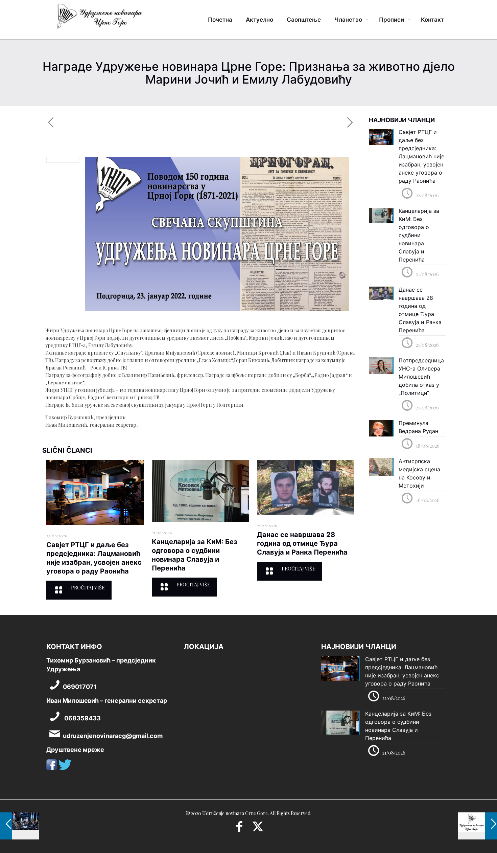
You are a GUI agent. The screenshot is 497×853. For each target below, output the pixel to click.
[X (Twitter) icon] (258, 828)
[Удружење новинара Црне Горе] (99, 18)
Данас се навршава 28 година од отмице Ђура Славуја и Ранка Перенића (302, 543)
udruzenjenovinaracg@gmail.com (113, 735)
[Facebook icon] (239, 828)
